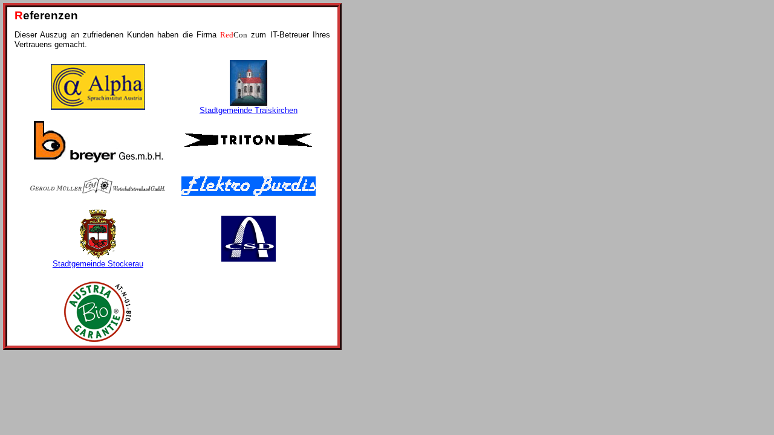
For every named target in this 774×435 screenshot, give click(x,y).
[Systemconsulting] (248, 193)
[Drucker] (248, 258)
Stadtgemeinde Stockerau (98, 263)
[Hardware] (98, 107)
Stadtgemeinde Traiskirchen (249, 110)
